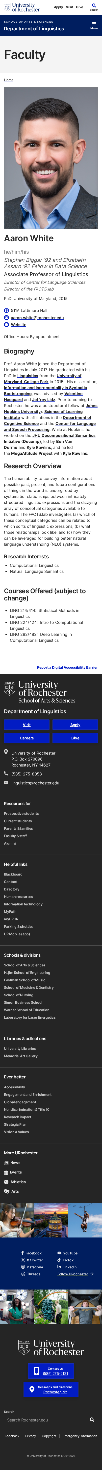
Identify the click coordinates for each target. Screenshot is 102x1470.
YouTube (70, 1253)
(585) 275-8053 (26, 774)
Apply (58, 7)
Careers (27, 738)
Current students (18, 821)
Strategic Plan (15, 1124)
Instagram (34, 1267)
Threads (34, 1274)
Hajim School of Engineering (27, 972)
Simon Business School (23, 1002)
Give (79, 7)
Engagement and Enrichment (27, 1094)
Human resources (18, 896)
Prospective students (21, 813)
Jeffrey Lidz (43, 399)
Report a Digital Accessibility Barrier (67, 667)
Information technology (23, 904)
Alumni (10, 843)
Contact (10, 881)
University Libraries (20, 1048)
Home (8, 79)
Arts (15, 1191)
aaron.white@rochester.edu (37, 317)
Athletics (18, 1181)
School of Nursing (18, 995)
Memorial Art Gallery (20, 1056)
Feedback (12, 1436)
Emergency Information (80, 1436)
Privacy (30, 1436)
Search (9, 1411)
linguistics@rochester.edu (35, 783)
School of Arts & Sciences (28, 22)
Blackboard (13, 874)
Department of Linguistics (34, 29)
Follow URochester (72, 1274)
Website (18, 324)
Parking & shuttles (18, 926)
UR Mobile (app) (17, 934)
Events (16, 1172)
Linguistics (27, 375)
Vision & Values (16, 1131)
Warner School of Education (27, 1009)
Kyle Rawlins (39, 447)
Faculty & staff (15, 835)
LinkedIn (70, 1267)
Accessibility (14, 1087)
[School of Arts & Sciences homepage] (39, 692)
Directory (11, 889)
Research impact (17, 1117)
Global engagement (20, 1102)
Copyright (49, 1436)
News (15, 1162)
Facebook (34, 1253)
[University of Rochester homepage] (22, 7)
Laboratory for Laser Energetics (29, 1017)
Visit (69, 7)
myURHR (11, 919)
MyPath (10, 911)
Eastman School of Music (24, 980)
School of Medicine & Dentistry (29, 987)
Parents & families (18, 828)
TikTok (68, 1260)
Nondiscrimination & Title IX (26, 1109)
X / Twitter (35, 1260)
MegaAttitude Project (31, 453)
